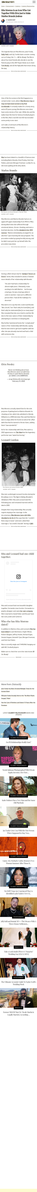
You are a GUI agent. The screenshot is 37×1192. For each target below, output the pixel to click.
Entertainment (10, 6)
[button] (34, 2)
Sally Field (4, 54)
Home (3, 6)
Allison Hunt (11, 20)
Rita (2, 157)
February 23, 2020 (18, 381)
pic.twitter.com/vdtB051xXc (18, 376)
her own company (26, 611)
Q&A (31, 523)
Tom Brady (5, 65)
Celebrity (17, 6)
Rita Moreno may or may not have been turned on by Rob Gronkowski (17, 103)
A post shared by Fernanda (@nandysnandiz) (18, 599)
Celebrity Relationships (28, 6)
